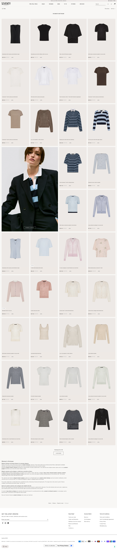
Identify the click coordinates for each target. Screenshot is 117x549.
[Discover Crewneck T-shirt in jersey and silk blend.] (15, 78)
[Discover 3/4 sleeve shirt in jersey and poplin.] (44, 78)
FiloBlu (73, 541)
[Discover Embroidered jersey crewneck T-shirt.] (101, 250)
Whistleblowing (103, 525)
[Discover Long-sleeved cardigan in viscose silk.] (101, 207)
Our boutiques (87, 519)
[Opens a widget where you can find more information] (5, 546)
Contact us (71, 528)
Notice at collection (50, 545)
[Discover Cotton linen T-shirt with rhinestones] (73, 292)
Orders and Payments (73, 519)
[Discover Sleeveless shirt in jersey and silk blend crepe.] (15, 36)
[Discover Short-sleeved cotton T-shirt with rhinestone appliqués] (73, 78)
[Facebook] (3, 523)
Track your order (72, 517)
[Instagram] (5, 523)
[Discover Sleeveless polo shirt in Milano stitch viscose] (44, 36)
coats (60, 487)
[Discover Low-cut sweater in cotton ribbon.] (44, 121)
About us (86, 517)
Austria (3, 538)
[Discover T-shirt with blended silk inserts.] (44, 250)
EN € (114, 0)
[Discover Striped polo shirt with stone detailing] (73, 121)
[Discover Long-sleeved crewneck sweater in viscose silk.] (101, 378)
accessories (28, 488)
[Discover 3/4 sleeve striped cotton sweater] (44, 421)
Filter (5, 8)
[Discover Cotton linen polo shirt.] (44, 292)
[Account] (111, 4)
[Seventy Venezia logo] (14, 4)
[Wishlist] (108, 4)
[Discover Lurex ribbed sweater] (101, 335)
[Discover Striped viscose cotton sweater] (101, 164)
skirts (56, 487)
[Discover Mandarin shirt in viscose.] (15, 292)
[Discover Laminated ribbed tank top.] (44, 335)
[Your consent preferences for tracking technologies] (114, 546)
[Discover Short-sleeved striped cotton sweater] (73, 421)
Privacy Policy (103, 521)
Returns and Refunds (73, 523)
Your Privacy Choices (63, 545)
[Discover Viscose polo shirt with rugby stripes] (101, 121)
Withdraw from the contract (75, 521)
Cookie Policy (103, 523)
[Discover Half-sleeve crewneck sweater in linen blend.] (73, 207)
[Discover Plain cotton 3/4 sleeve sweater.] (73, 36)
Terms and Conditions (105, 517)
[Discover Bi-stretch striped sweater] (44, 378)
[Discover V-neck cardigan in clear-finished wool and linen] (73, 250)
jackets (8, 488)
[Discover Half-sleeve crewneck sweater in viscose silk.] (101, 36)
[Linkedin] (8, 523)
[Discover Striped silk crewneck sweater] (15, 378)
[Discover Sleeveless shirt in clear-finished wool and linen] (15, 421)
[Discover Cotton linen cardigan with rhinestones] (101, 292)
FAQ (69, 525)
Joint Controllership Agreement (107, 519)
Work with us (87, 521)
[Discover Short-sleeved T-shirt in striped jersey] (73, 164)
